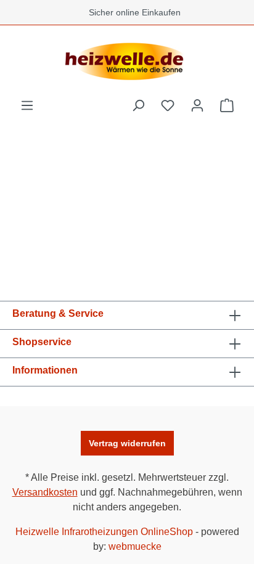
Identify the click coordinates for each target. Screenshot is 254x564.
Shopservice (42, 342)
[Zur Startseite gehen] (127, 61)
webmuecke (135, 546)
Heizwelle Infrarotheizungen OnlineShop (104, 531)
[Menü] (27, 105)
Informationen (45, 370)
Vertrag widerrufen (127, 443)
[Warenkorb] (227, 105)
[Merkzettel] (167, 105)
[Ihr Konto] (197, 105)
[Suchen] (138, 105)
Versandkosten (45, 492)
